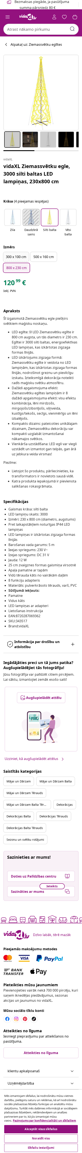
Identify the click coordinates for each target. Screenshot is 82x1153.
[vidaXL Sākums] (27, 17)
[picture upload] (41, 727)
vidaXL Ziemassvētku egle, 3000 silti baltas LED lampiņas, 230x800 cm (36, 174)
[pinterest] (25, 1019)
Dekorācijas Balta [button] (19, 816)
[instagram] (16, 1019)
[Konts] (54, 17)
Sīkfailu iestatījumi (41, 1148)
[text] (14, 283)
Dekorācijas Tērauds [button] (54, 816)
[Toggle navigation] (8, 17)
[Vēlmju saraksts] (64, 17)
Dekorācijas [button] (65, 805)
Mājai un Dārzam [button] (19, 781)
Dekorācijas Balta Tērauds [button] (25, 828)
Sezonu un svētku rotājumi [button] (25, 840)
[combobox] (41, 29)
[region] (41, 1121)
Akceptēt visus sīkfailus (41, 1129)
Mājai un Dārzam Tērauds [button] (25, 793)
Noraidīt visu (41, 1138)
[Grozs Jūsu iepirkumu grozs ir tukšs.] (75, 17)
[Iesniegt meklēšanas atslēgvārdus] (72, 28)
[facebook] (7, 1019)
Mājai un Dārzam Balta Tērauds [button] (29, 805)
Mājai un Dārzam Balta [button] (56, 781)
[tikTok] (34, 1019)
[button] (12, 223)
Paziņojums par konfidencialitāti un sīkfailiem (44, 1120)
